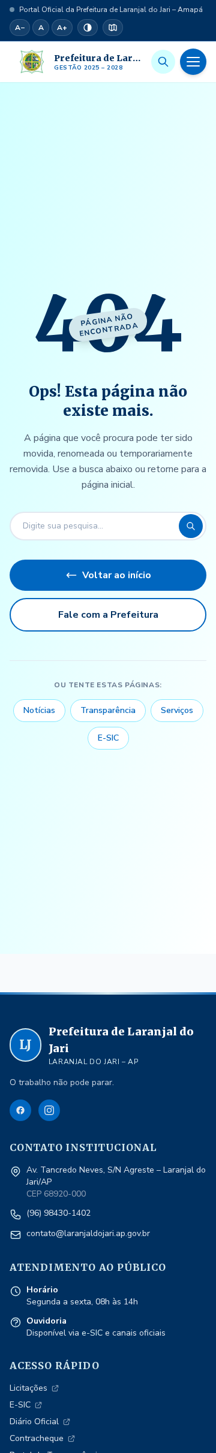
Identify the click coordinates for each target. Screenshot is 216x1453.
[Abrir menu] (193, 62)
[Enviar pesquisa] (191, 526)
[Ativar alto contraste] (87, 27)
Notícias (39, 710)
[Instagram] (49, 1110)
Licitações (28, 1388)
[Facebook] (20, 1110)
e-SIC (92, 1333)
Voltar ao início (116, 575)
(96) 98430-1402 (58, 1213)
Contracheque (37, 1438)
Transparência (108, 710)
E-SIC (108, 738)
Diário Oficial (34, 1421)
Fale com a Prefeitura (108, 614)
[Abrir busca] (163, 62)
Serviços (177, 710)
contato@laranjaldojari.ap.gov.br (88, 1233)
